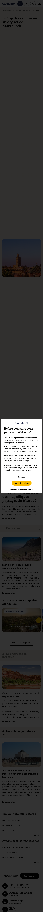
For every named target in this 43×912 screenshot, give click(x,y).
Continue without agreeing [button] (21, 489)
